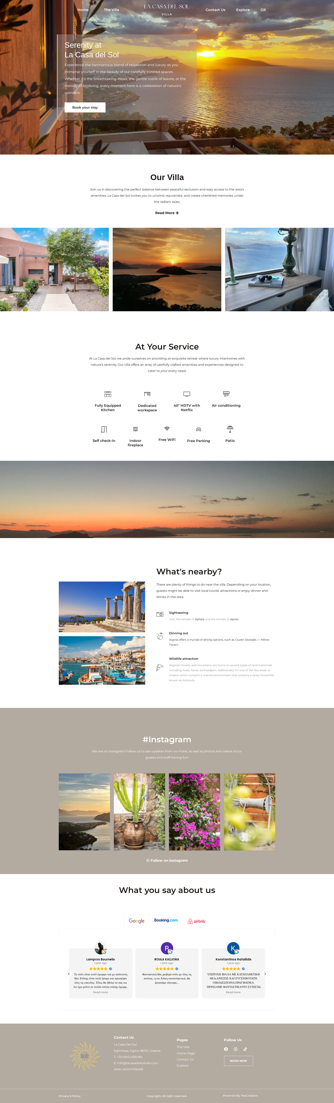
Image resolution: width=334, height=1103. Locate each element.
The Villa (111, 10)
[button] (265, 974)
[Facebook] (226, 1049)
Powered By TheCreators (240, 1095)
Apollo (234, 619)
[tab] (136, 921)
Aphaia (199, 619)
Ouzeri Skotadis (245, 639)
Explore (243, 10)
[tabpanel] (167, 969)
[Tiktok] (245, 1049)
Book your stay (85, 107)
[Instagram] (236, 1049)
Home (83, 10)
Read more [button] (100, 992)
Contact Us (215, 10)
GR (263, 10)
